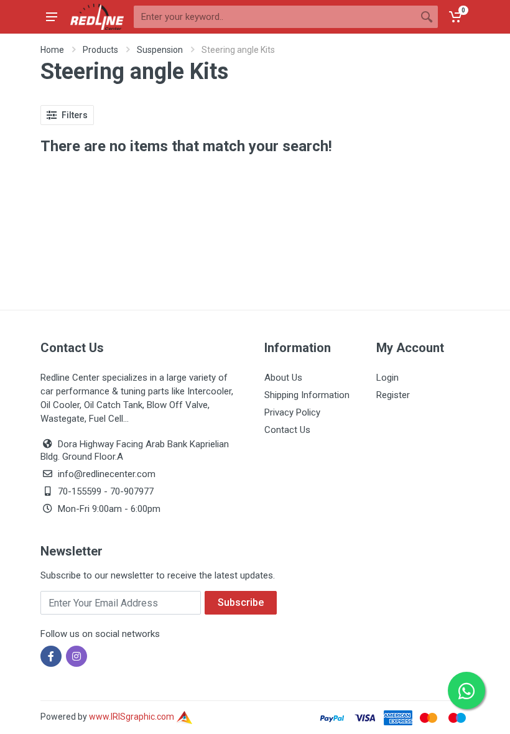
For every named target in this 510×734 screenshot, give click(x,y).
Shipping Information (307, 395)
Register (393, 395)
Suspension (160, 50)
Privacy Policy (292, 412)
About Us (283, 377)
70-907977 (132, 491)
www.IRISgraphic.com (132, 717)
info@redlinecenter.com (106, 474)
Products (100, 50)
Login (387, 377)
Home (52, 50)
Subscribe (241, 602)
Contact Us (287, 429)
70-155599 (79, 491)
